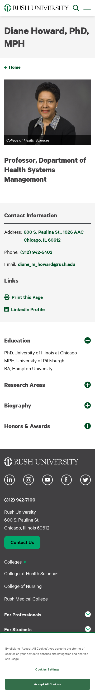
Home (15, 67)
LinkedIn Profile (28, 309)
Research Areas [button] (24, 384)
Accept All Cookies (47, 684)
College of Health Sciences (31, 573)
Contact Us (22, 542)
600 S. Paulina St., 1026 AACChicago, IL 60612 (54, 236)
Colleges (13, 562)
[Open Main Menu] (87, 8)
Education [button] (17, 340)
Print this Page (27, 297)
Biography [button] (17, 405)
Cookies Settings (47, 669)
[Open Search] (76, 8)
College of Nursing (23, 586)
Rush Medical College (26, 598)
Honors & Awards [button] (27, 426)
